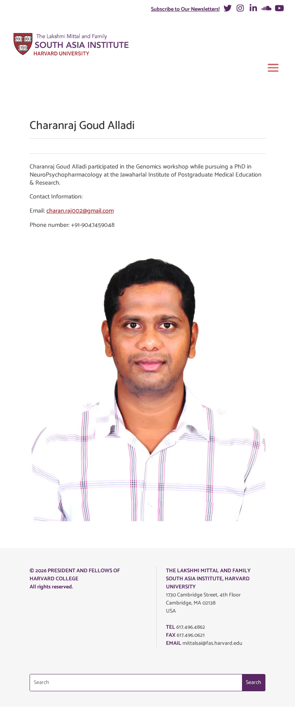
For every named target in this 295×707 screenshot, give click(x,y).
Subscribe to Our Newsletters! (185, 9)
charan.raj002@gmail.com (80, 211)
